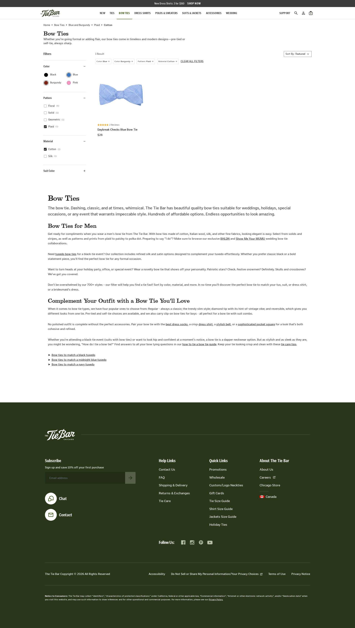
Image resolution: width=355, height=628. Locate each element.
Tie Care (165, 501)
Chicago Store (270, 485)
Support (284, 13)
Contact (65, 515)
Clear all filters (192, 61)
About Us (266, 469)
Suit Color (49, 171)
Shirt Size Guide (221, 509)
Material (48, 141)
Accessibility (157, 574)
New (102, 13)
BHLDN (225, 238)
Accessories (214, 13)
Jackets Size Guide (222, 517)
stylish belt (223, 324)
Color (46, 66)
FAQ (162, 477)
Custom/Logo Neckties (226, 485)
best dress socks (177, 324)
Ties (112, 13)
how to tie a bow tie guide (199, 344)
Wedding (231, 13)
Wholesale (217, 477)
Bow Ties (124, 13)
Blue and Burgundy (79, 25)
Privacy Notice (300, 574)
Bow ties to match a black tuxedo (73, 355)
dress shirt (206, 324)
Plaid (97, 25)
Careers (265, 477)
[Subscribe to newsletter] (130, 478)
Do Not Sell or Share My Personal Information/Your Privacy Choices (215, 574)
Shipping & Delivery (173, 485)
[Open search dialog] (296, 13)
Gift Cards (216, 493)
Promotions (218, 469)
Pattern (47, 98)
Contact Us (167, 469)
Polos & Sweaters (166, 13)
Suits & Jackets (191, 13)
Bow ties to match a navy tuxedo (73, 364)
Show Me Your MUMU (250, 238)
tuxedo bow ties (65, 254)
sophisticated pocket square (256, 324)
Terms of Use (276, 574)
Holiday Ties (218, 525)
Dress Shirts (142, 13)
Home (46, 25)
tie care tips (288, 344)
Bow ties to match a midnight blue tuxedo (79, 360)
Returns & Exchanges (174, 493)
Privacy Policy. (216, 599)
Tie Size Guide (219, 501)
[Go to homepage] (50, 13)
